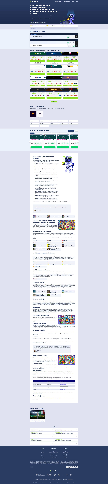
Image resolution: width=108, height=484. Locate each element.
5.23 (48, 143)
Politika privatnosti (51, 482)
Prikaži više (53, 101)
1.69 (53, 143)
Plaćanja (42, 452)
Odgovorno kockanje (54, 454)
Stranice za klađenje (58, 1)
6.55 (67, 143)
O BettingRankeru (65, 451)
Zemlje (42, 454)
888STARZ (32, 143)
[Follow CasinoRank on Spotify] (75, 467)
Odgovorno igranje (60, 482)
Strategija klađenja (54, 451)
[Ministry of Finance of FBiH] (40, 475)
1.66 (40, 142)
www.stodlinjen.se (62, 389)
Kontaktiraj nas (65, 455)
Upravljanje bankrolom (54, 455)
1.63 (53, 142)
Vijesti (77, 1)
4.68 (35, 142)
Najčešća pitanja (54, 457)
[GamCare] (61, 475)
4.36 (38, 143)
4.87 (35, 143)
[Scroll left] (30, 142)
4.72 (64, 143)
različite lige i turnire (43, 235)
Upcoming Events (71, 130)
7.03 (75, 143)
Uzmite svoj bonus (38, 73)
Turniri (42, 455)
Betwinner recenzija (38, 62)
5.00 (48, 142)
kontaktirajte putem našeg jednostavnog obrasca (52, 397)
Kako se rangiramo (65, 454)
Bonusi (42, 451)
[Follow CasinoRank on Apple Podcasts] (77, 467)
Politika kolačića (35, 482)
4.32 (51, 143)
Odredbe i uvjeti (68, 482)
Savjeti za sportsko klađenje (53, 452)
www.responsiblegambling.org (64, 386)
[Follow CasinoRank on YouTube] (73, 467)
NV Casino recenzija (70, 62)
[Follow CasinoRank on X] (71, 467)
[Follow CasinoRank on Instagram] (69, 467)
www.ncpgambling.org (63, 384)
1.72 (40, 143)
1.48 (62, 142)
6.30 (67, 142)
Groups (76, 130)
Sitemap (65, 457)
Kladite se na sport (67, 1)
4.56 (64, 142)
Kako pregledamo (65, 452)
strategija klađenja (43, 284)
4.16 (51, 142)
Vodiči (73, 1)
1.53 (62, 143)
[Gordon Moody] (49, 475)
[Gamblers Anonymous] (55, 475)
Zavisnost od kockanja (43, 482)
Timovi (42, 457)
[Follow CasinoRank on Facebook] (67, 467)
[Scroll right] (78, 142)
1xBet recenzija (54, 62)
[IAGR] (67, 475)
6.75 (75, 142)
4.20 (38, 142)
